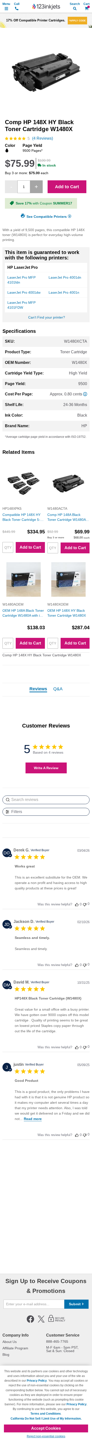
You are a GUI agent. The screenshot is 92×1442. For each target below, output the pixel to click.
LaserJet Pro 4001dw (23, 292)
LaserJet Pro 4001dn (65, 277)
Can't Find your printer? (46, 317)
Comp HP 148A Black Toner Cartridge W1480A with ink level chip (66, 517)
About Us (9, 1342)
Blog (5, 1355)
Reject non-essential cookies (46, 1436)
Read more (33, 1119)
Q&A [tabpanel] (58, 689)
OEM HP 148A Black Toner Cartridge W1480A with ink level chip (23, 613)
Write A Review (46, 768)
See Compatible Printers (46, 216)
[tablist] (46, 689)
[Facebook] (30, 1321)
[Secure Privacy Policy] (56, 1321)
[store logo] (46, 7)
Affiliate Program (15, 1348)
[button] (77, 904)
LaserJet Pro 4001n (64, 292)
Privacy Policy (37, 1380)
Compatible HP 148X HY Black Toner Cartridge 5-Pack (21, 517)
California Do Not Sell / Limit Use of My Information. (46, 1418)
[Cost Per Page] (85, 394)
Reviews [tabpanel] (38, 689)
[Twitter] (41, 1321)
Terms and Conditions (45, 1413)
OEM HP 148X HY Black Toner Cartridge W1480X (66, 613)
